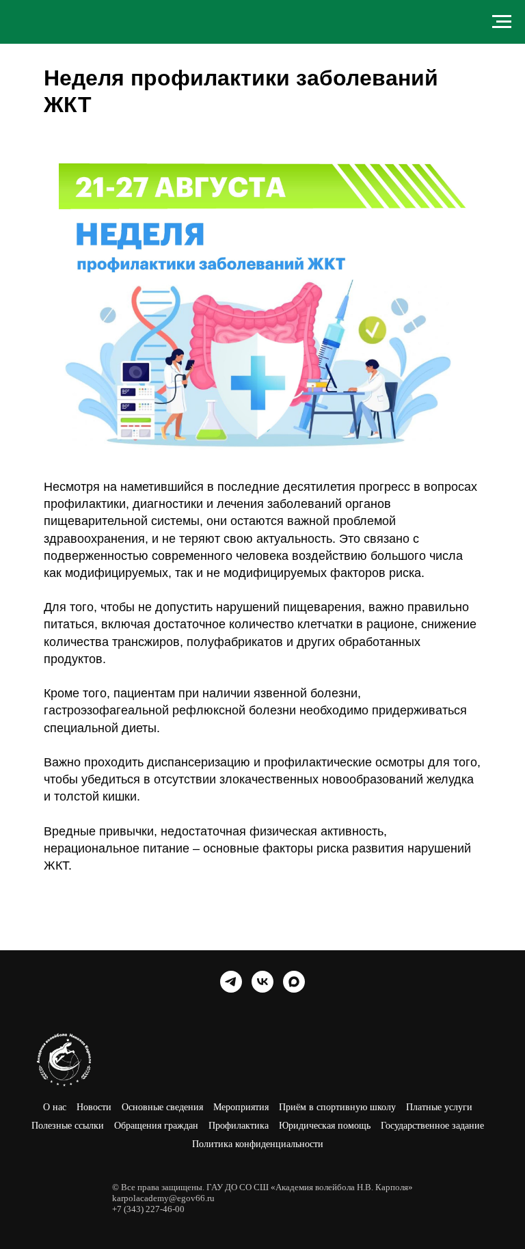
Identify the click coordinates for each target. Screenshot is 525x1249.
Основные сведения (162, 1107)
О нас (54, 1107)
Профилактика (238, 1125)
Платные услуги (439, 1107)
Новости (94, 1107)
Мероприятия (241, 1107)
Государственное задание (432, 1125)
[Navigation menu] (501, 22)
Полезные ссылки (67, 1125)
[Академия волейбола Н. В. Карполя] (231, 982)
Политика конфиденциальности (257, 1144)
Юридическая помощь (325, 1125)
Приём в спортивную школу (337, 1107)
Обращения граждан (156, 1125)
